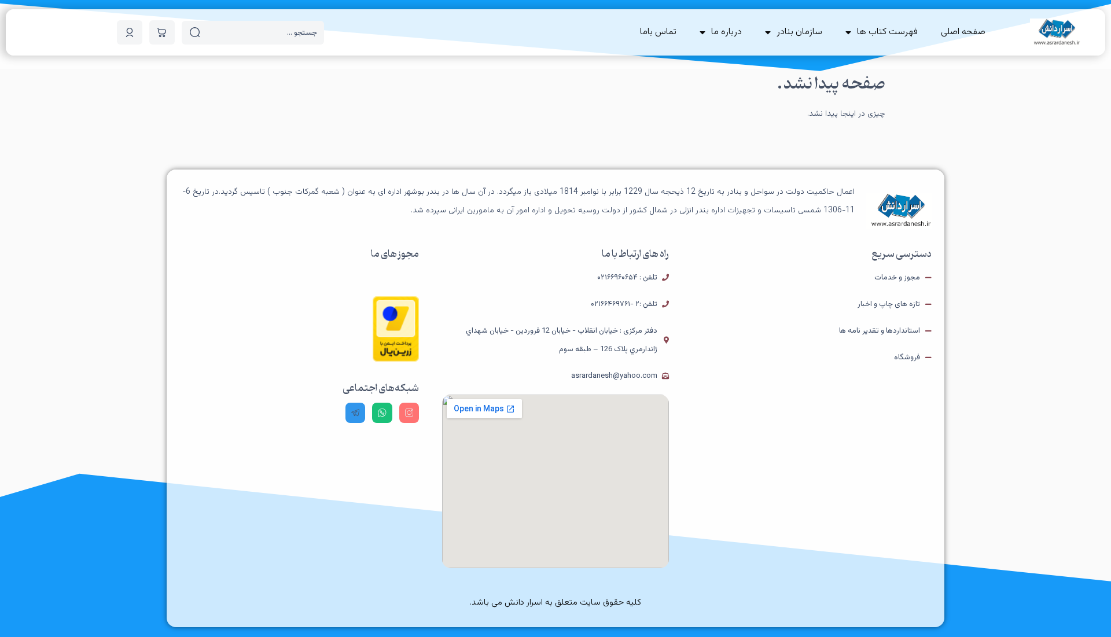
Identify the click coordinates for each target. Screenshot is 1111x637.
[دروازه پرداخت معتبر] (396, 360)
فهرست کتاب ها (887, 32)
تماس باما (658, 32)
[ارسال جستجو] (195, 32)
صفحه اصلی (963, 32)
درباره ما (726, 32)
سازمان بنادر (799, 32)
